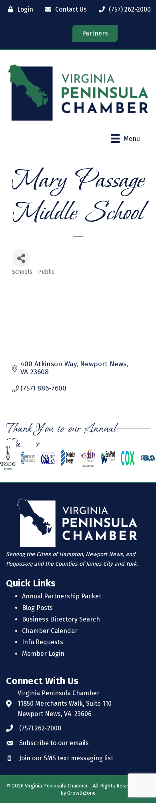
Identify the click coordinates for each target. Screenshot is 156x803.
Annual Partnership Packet (61, 596)
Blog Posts (37, 608)
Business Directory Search (61, 619)
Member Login (43, 653)
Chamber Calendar (50, 631)
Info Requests (42, 642)
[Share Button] (21, 258)
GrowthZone (81, 793)
